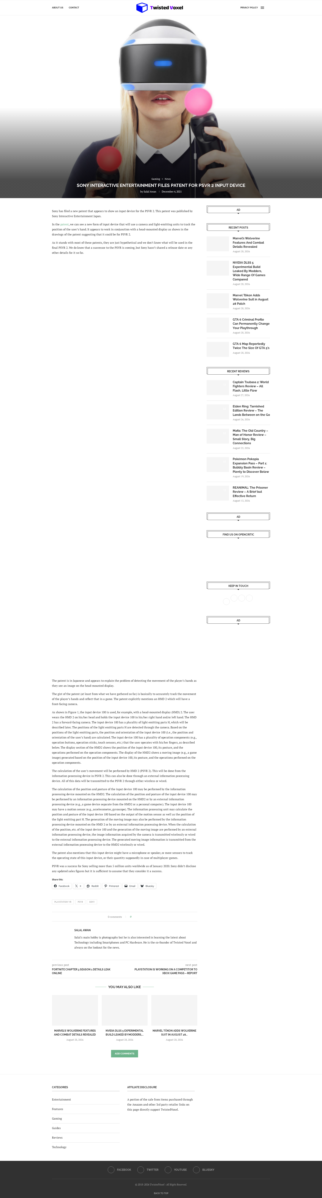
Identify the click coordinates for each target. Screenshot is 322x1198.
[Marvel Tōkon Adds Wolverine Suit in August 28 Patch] (174, 1010)
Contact (74, 7)
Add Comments (124, 1053)
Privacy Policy (249, 7)
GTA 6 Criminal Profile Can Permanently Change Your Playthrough (251, 324)
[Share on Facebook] (135, 916)
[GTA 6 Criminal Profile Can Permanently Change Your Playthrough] (218, 325)
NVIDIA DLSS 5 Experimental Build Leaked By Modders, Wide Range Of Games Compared (249, 271)
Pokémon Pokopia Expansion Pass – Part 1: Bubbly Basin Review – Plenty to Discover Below (251, 465)
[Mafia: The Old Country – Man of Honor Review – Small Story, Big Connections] (218, 436)
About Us (57, 7)
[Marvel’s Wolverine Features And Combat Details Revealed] (75, 1010)
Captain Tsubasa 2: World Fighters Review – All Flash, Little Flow (251, 386)
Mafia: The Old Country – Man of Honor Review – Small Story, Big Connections (250, 437)
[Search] (268, 7)
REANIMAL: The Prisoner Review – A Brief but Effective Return (250, 492)
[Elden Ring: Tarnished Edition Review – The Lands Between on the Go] (218, 411)
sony (92, 902)
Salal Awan (150, 191)
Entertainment (61, 1099)
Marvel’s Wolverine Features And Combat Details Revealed (248, 243)
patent (64, 224)
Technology (59, 1147)
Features (57, 1109)
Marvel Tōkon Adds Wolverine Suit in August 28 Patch (250, 299)
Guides (56, 1128)
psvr (80, 902)
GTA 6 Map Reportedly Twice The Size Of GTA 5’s (251, 346)
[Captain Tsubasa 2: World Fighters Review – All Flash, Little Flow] (218, 387)
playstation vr (62, 902)
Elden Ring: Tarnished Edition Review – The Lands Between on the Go (251, 411)
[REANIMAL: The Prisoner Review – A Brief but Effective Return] (218, 493)
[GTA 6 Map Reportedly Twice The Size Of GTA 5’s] (218, 349)
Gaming (57, 1118)
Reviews (57, 1137)
